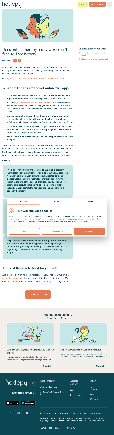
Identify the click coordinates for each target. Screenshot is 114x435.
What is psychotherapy (48, 387)
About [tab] (90, 201)
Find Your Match (97, 4)
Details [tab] (57, 201)
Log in (81, 4)
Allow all (89, 231)
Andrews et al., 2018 (55, 78)
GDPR (86, 413)
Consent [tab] (23, 201)
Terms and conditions (62, 413)
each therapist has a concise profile (33, 103)
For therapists (93, 388)
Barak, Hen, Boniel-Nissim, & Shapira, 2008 (23, 78)
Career (92, 394)
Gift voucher (94, 399)
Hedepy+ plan (75, 395)
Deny (24, 231)
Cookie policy (76, 413)
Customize (56, 231)
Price (72, 390)
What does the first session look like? (52, 393)
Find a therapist (35, 294)
